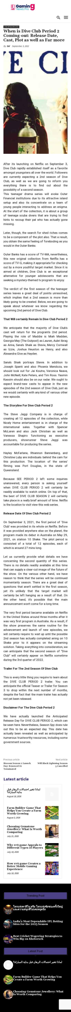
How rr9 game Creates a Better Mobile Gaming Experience (23, 866)
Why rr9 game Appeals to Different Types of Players (25, 846)
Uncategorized (11, 27)
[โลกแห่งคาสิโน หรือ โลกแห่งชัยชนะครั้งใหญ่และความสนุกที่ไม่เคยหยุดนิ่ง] (8, 909)
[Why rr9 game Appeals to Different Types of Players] (52, 849)
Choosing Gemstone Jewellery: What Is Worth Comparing (24, 829)
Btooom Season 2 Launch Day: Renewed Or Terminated (17, 766)
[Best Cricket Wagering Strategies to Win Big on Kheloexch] (8, 939)
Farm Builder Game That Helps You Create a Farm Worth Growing (24, 810)
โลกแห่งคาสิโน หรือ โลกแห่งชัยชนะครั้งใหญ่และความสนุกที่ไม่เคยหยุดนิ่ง (38, 908)
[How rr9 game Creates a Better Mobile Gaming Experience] (52, 868)
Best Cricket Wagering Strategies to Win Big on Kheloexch (37, 938)
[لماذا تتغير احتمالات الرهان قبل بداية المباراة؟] (52, 794)
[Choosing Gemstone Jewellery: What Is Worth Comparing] (52, 831)
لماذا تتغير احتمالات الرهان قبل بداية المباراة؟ (23, 791)
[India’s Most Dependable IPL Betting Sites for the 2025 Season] (8, 924)
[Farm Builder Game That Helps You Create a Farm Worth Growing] (52, 812)
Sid (8, 46)
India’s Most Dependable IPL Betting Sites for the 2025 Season (38, 923)
